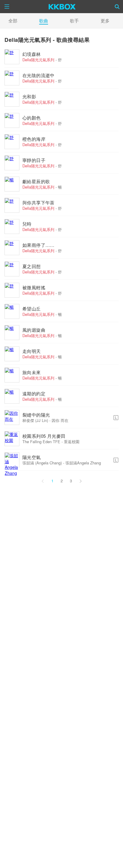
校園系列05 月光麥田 (43, 436)
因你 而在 (60, 420)
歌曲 (43, 20)
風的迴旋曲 (33, 330)
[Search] (117, 6)
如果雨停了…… (38, 245)
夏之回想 (31, 266)
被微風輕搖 (33, 287)
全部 (12, 20)
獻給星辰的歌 (36, 181)
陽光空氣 (31, 457)
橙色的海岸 (33, 139)
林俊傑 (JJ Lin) (35, 420)
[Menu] (6, 6)
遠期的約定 (33, 393)
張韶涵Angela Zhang (83, 463)
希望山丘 (31, 308)
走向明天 (31, 351)
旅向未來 (31, 372)
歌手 (74, 20)
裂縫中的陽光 (36, 414)
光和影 (29, 96)
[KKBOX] (62, 6)
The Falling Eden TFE (41, 441)
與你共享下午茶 (38, 202)
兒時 (27, 224)
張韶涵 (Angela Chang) (42, 463)
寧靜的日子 (33, 160)
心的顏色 (31, 117)
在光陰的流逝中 (38, 75)
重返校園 (71, 441)
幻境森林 (31, 54)
